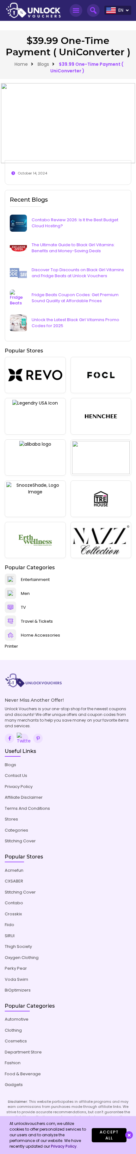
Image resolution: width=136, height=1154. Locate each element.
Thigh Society (18, 946)
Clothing (13, 1030)
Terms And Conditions (27, 808)
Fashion (13, 1063)
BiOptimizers (18, 990)
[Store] (35, 375)
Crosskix (13, 914)
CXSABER (14, 881)
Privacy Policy (19, 787)
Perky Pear (16, 968)
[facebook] (9, 738)
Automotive (16, 1019)
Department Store (23, 1052)
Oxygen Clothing (22, 958)
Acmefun (14, 870)
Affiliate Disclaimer (24, 797)
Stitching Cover (20, 841)
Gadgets (14, 1085)
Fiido (9, 925)
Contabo (14, 903)
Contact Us (16, 775)
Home (21, 64)
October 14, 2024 (32, 173)
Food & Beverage (23, 1074)
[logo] (33, 10)
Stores (11, 819)
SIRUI (10, 936)
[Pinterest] (38, 738)
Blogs (43, 64)
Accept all (109, 1135)
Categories (16, 830)
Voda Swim (16, 979)
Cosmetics (16, 1041)
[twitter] (23, 738)
